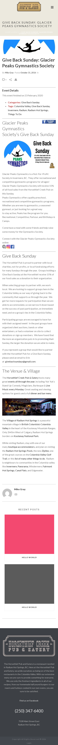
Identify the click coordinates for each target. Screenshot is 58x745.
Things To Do (15, 114)
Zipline (45, 450)
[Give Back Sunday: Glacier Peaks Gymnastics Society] (29, 47)
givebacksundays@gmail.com (20, 361)
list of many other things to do (30, 458)
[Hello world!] (29, 534)
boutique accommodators (21, 446)
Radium (23, 110)
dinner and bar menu (41, 393)
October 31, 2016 (28, 72)
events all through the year (21, 381)
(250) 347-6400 (29, 710)
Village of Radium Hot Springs (22, 420)
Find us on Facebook (29, 700)
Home (8, 32)
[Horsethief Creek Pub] (29, 6)
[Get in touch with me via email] (16, 494)
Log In (29, 743)
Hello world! (29, 557)
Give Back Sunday (30, 102)
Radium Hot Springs (38, 110)
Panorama (23, 466)
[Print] (17, 79)
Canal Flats (21, 470)
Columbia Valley (22, 106)
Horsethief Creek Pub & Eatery (22, 377)
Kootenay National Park (26, 436)
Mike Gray (9, 72)
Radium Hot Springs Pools (19, 450)
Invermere (13, 110)
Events (15, 32)
